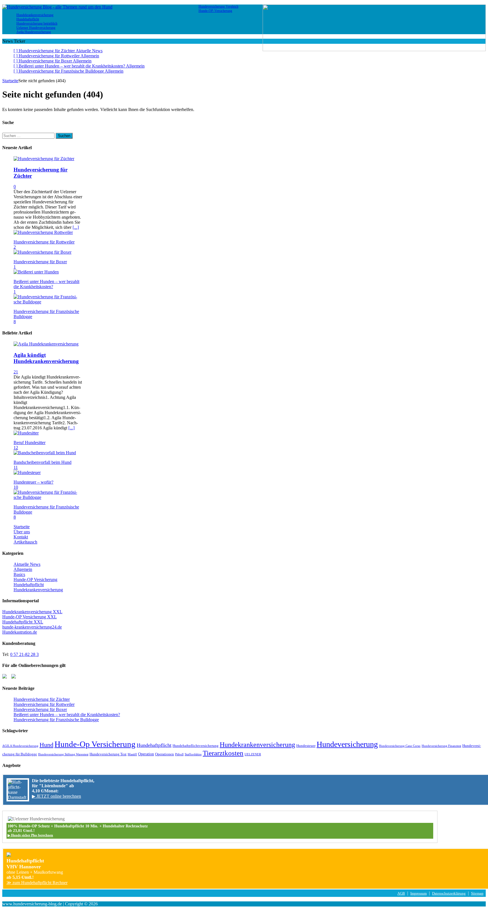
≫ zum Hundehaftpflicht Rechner (36, 882)
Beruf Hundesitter (29, 442)
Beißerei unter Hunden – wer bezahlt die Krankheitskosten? (46, 284)
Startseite (22, 526)
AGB (401, 893)
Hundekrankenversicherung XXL (32, 611)
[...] (76, 227)
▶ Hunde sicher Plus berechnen (30, 835)
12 (16, 447)
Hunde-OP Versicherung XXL (29, 616)
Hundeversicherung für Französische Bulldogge (56, 719)
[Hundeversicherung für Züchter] (44, 158)
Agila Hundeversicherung (33, 32)
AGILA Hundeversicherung (20, 745)
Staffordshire (193, 754)
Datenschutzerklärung (449, 893)
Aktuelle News (27, 564)
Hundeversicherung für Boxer (40, 261)
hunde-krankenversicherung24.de (32, 627)
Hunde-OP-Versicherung (215, 11)
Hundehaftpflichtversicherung (196, 746)
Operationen (164, 754)
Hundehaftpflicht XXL (22, 621)
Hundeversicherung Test (108, 754)
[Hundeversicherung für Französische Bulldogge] (48, 301)
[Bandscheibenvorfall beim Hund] (45, 452)
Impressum (418, 893)
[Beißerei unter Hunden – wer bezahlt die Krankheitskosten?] (36, 271)
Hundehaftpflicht (29, 584)
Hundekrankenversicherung (38, 589)
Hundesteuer (305, 746)
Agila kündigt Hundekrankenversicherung (46, 358)
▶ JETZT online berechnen (56, 796)
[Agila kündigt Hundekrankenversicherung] (46, 344)
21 (16, 371)
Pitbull (179, 754)
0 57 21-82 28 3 (24, 654)
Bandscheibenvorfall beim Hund (42, 462)
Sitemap (477, 893)
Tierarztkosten (223, 753)
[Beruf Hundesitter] (26, 433)
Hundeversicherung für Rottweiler (44, 242)
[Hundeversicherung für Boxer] (42, 252)
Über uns (22, 531)
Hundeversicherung (347, 744)
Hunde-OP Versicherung (35, 579)
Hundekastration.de (19, 632)
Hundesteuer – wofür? (33, 482)
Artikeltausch (25, 542)
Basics (19, 574)
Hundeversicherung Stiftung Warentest (63, 754)
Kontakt (21, 536)
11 (16, 467)
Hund (46, 744)
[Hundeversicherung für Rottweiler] (43, 232)
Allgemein (23, 569)
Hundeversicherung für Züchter (42, 699)
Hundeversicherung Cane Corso (400, 745)
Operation (146, 754)
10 (16, 487)
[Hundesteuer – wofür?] (27, 472)
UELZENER (253, 754)
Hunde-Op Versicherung (95, 744)
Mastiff (132, 754)
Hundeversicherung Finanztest (441, 745)
